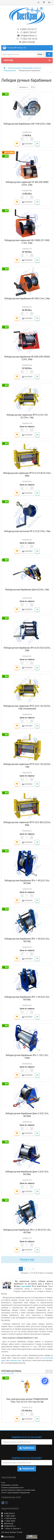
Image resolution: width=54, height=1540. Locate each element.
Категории (8, 60)
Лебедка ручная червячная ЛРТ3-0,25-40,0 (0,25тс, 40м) (27, 823)
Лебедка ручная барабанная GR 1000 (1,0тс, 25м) (27, 298)
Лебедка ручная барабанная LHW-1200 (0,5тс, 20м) (27, 123)
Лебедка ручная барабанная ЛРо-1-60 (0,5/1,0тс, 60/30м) (27, 998)
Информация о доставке (9, 1485)
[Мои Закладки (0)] (44, 2)
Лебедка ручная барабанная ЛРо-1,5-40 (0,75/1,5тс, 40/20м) (27, 1231)
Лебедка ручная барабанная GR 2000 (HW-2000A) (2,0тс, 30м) (27, 358)
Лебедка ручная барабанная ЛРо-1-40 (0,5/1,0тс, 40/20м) (27, 881)
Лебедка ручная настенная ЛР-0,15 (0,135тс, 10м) (27, 531)
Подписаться (28, 1448)
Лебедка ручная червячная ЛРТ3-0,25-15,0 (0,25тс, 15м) (27, 765)
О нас (3, 1482)
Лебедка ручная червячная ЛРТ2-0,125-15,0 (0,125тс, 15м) (27, 416)
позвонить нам (15, 1360)
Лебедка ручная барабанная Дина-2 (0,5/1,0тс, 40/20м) (27, 1114)
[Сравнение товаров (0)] (38, 2)
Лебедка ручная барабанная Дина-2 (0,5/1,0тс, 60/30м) (27, 1173)
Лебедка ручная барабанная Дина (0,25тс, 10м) (27, 589)
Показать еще (27, 1259)
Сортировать (23, 87)
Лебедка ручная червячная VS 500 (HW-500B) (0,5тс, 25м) (27, 183)
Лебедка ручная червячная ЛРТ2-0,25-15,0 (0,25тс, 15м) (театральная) (27, 707)
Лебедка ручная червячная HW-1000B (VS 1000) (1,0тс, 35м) (27, 241)
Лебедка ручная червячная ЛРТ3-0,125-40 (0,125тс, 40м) (27, 474)
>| (33, 1269)
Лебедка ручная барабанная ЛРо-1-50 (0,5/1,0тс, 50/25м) (27, 940)
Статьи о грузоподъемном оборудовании (15, 1492)
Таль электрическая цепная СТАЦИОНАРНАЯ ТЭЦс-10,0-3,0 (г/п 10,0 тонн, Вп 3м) (27, 1400)
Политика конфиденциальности (12, 1487)
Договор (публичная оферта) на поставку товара (18, 1490)
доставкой (26, 1286)
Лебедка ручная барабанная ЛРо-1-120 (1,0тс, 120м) (27, 1056)
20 (33, 87)
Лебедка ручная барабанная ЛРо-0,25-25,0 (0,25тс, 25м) (27, 649)
